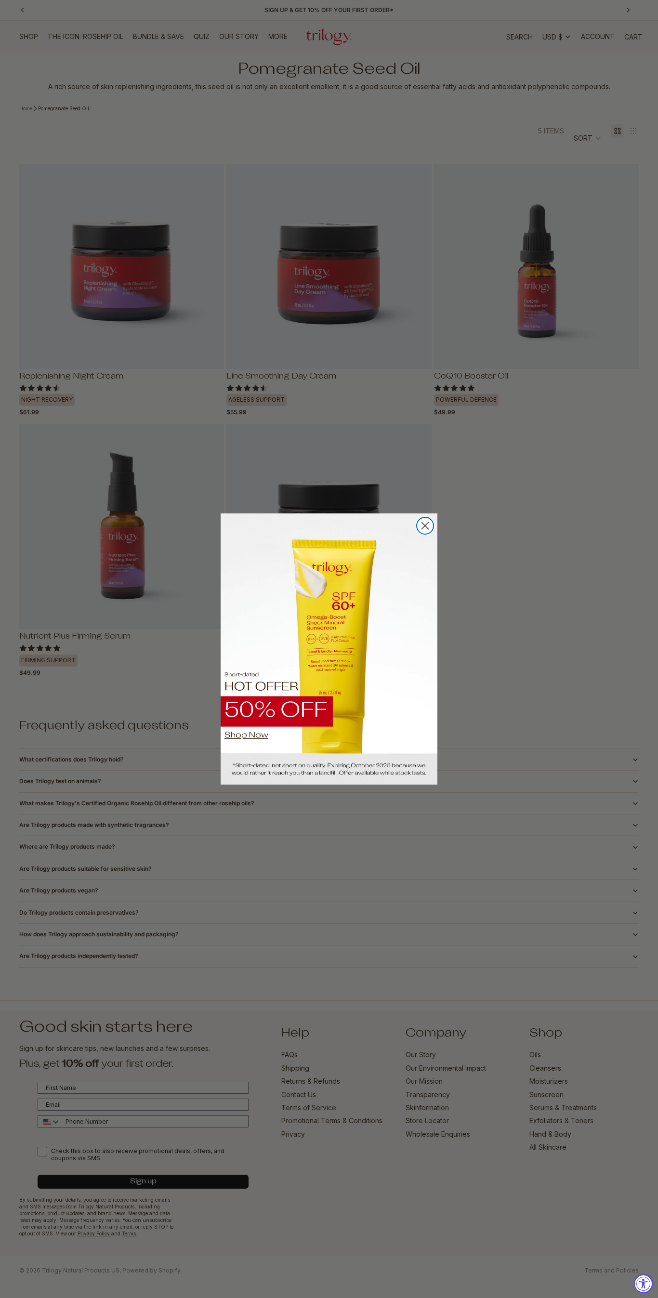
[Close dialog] (425, 525)
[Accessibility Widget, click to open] (643, 1283)
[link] (329, 649)
